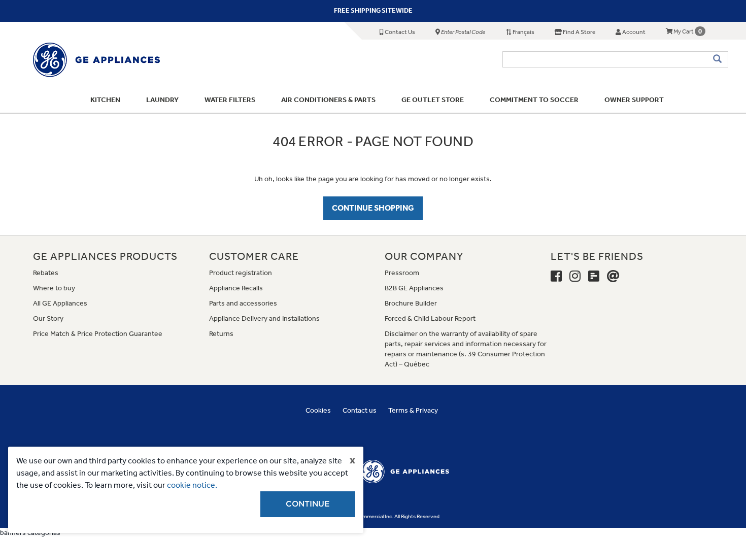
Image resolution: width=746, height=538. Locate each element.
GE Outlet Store (432, 99)
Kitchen (105, 99)
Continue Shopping (373, 208)
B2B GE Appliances (414, 288)
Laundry (162, 99)
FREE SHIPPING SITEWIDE (373, 10)
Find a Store (578, 32)
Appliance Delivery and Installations (264, 318)
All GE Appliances (60, 303)
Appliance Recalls (236, 288)
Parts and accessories (243, 303)
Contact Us (399, 32)
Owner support (634, 99)
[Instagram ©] (575, 276)
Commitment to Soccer (534, 99)
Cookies (318, 410)
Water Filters (230, 99)
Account (633, 32)
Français (523, 32)
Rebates (45, 272)
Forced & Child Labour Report (430, 318)
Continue (308, 504)
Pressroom (402, 272)
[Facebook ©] (556, 276)
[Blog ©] (593, 276)
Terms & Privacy (413, 410)
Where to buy (54, 288)
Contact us (360, 410)
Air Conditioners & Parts (328, 99)
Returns (221, 333)
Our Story (48, 318)
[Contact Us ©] (613, 276)
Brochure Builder (411, 303)
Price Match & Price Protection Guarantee (97, 333)
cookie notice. (192, 485)
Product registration (240, 272)
